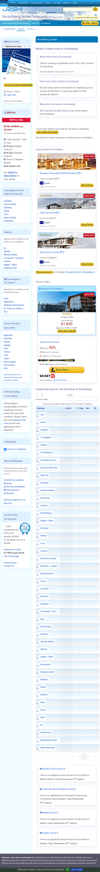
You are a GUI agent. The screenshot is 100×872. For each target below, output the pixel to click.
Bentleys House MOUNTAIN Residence (59, 173)
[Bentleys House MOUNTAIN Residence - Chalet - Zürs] (67, 161)
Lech (42, 543)
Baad (42, 717)
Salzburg (8, 207)
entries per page (42, 399)
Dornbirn (44, 634)
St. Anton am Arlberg (13, 308)
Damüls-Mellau (47, 641)
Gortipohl (44, 588)
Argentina (8, 335)
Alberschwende (47, 747)
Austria (35, 23)
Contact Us (9, 566)
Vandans (44, 430)
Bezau (43, 710)
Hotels (30, 29)
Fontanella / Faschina (49, 611)
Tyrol (6, 214)
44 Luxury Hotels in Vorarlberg (79, 272)
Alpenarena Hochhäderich (49, 740)
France (7, 352)
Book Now (62, 369)
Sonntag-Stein (10, 268)
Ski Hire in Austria (60, 380)
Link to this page (11, 556)
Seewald (44, 483)
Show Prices (87, 185)
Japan (6, 358)
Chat (75, 3)
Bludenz (44, 694)
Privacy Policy (10, 562)
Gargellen (44, 604)
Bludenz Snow (49, 812)
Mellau (43, 535)
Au (41, 725)
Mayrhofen (9, 302)
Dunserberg (45, 626)
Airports (67, 3)
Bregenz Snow (49, 832)
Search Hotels (44, 272)
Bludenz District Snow (53, 768)
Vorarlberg (9, 29)
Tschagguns (45, 437)
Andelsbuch (45, 732)
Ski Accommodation (15, 486)
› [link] (89, 756)
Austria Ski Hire (49, 342)
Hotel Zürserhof (48, 212)
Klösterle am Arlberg (49, 558)
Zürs (42, 414)
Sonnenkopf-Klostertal (49, 460)
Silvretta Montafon (49, 467)
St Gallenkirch (46, 452)
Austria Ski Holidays (51, 288)
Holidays (57, 3)
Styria (6, 211)
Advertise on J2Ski (12, 549)
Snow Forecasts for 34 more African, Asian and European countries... (13, 377)
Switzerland (9, 365)
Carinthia (7, 201)
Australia (8, 338)
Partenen (44, 528)
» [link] (95, 756)
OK (67, 869)
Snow (15, 23)
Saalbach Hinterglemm (14, 305)
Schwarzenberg (47, 490)
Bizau (42, 702)
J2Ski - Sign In (91, 23)
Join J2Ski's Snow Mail (47, 132)
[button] (58, 408)
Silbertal (44, 475)
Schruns (44, 505)
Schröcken (45, 498)
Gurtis (43, 581)
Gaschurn (44, 596)
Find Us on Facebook (16, 449)
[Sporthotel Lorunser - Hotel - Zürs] (67, 240)
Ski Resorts (24, 3)
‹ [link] (78, 756)
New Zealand (10, 362)
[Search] (95, 9)
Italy (6, 355)
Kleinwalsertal (46, 573)
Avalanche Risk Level (15, 422)
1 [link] (84, 756)
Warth (43, 422)
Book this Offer (65, 331)
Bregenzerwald (47, 672)
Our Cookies (76, 869)
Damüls (43, 649)
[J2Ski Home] (12, 11)
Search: (70, 395)
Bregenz (44, 679)
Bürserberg (45, 664)
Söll (5, 312)
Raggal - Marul (47, 520)
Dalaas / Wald (46, 656)
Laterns (43, 551)
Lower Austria (10, 204)
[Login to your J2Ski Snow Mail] (16, 59)
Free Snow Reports (18, 85)
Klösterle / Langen (48, 566)
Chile (6, 348)
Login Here (11, 95)
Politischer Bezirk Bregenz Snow (58, 789)
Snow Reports (37, 3)
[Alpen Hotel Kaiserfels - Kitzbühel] (67, 301)
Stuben (43, 445)
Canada (7, 345)
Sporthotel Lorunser (50, 252)
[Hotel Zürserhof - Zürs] (67, 200)
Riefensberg (46, 513)
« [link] (72, 756)
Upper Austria (10, 217)
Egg (42, 619)
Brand (43, 687)
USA (6, 368)
